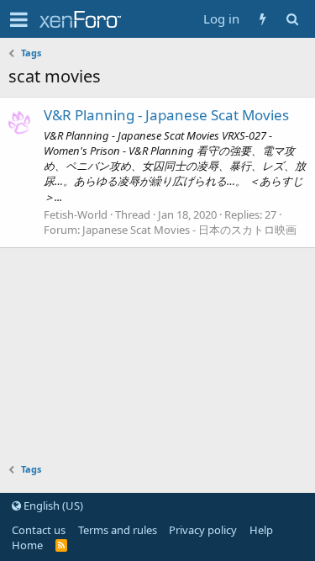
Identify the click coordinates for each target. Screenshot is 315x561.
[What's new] (262, 18)
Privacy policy (203, 529)
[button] (18, 19)
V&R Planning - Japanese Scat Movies (166, 114)
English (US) (52, 505)
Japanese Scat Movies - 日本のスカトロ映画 (189, 229)
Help (261, 529)
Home (27, 545)
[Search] (292, 18)
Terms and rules (117, 529)
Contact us (39, 529)
